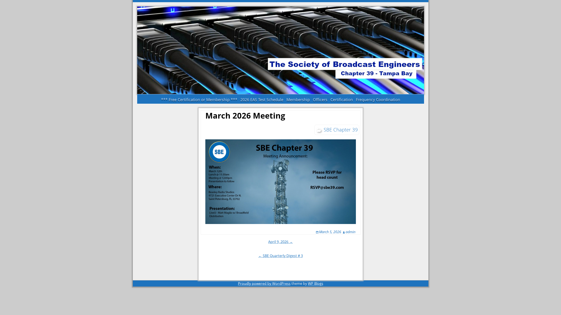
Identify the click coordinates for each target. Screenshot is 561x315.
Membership (298, 99)
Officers (320, 99)
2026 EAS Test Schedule (261, 99)
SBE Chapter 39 (341, 129)
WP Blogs (315, 283)
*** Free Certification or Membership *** (199, 99)
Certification (341, 99)
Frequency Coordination (378, 99)
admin (350, 231)
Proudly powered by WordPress (264, 283)
